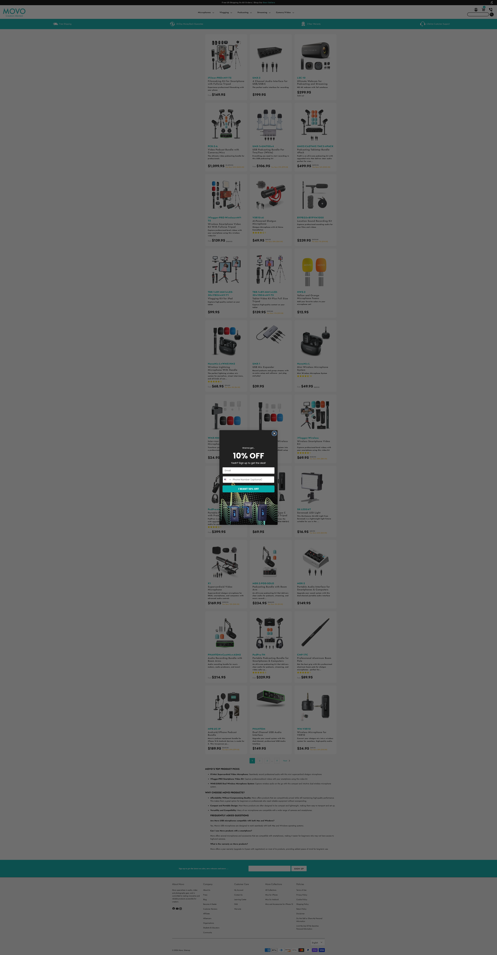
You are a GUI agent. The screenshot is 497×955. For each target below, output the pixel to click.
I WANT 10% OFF (248, 489)
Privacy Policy (234, 507)
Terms (244, 507)
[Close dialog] (274, 433)
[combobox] (227, 479)
